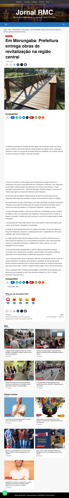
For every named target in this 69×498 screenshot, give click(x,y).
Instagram (34, 2)
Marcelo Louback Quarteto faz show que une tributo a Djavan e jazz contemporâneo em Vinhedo (18, 452)
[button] (6, 24)
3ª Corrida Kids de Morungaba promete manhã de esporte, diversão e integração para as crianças (49, 384)
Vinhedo (8, 446)
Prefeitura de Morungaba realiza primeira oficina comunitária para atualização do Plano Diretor (49, 352)
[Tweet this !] (20, 117)
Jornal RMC (34, 12)
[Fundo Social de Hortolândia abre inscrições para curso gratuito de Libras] (19, 407)
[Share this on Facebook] (13, 117)
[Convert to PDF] (39, 117)
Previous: (18, 317)
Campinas (8, 477)
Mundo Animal (40, 446)
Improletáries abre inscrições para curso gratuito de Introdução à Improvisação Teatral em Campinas (49, 420)
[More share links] (43, 117)
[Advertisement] (37, 132)
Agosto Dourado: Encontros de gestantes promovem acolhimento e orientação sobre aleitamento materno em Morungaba (18, 384)
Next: (55, 316)
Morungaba (9, 36)
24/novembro (10, 61)
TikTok (47, 2)
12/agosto (40, 388)
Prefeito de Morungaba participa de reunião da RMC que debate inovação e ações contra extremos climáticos (18, 352)
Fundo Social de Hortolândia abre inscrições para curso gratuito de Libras (18, 420)
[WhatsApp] (16, 117)
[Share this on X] (27, 117)
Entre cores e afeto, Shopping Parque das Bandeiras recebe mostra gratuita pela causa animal (49, 452)
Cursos (8, 415)
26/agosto (9, 422)
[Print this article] (36, 117)
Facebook (27, 2)
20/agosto (9, 356)
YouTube (41, 2)
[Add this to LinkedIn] (23, 117)
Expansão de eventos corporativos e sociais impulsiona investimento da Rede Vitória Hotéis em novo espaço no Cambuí (18, 483)
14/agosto (9, 388)
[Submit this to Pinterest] (31, 117)
